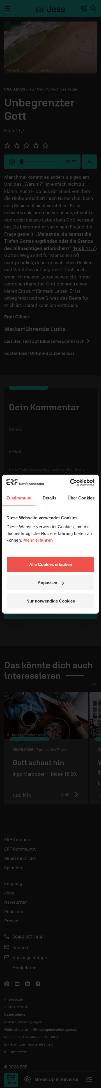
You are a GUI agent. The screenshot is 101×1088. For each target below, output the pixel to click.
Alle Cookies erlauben (50, 564)
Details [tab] (49, 498)
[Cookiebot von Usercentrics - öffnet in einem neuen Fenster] (71, 482)
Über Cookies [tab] (81, 498)
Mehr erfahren (38, 539)
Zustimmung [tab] (18, 498)
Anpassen (47, 582)
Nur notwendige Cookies (50, 600)
